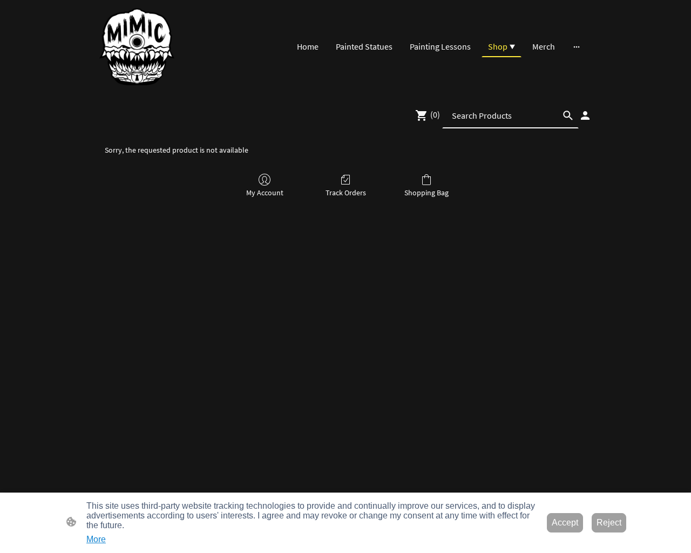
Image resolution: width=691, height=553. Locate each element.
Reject (609, 522)
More (96, 539)
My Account (264, 192)
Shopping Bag (426, 192)
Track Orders (346, 192)
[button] (567, 115)
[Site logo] (136, 46)
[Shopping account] (585, 115)
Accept (565, 522)
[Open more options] (576, 46)
